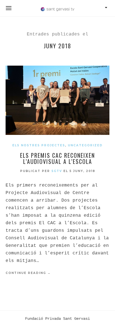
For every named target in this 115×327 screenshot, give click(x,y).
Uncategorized (85, 145)
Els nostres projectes (38, 145)
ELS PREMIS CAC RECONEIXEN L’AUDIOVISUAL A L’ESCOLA (57, 158)
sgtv (56, 171)
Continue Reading (28, 273)
